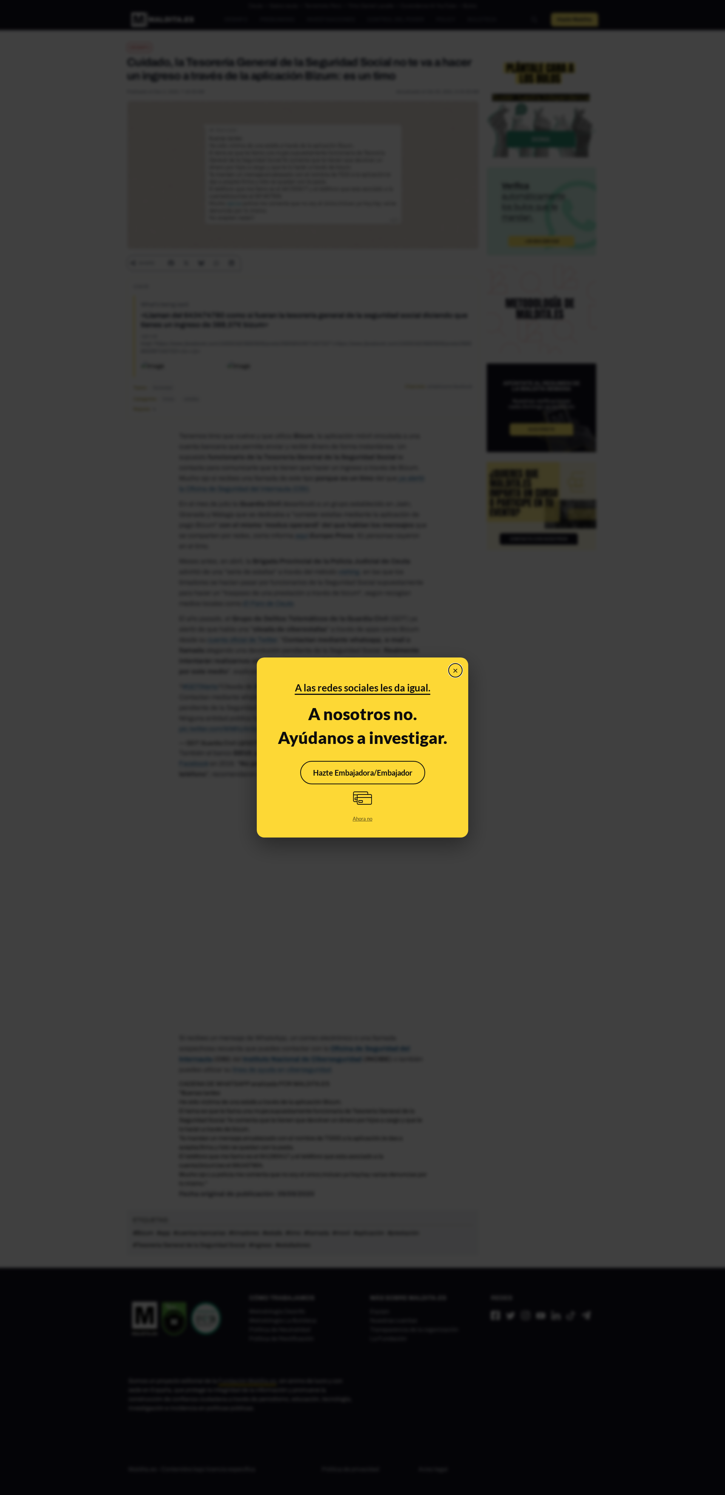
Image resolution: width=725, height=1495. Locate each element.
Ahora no (362, 819)
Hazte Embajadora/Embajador (362, 772)
